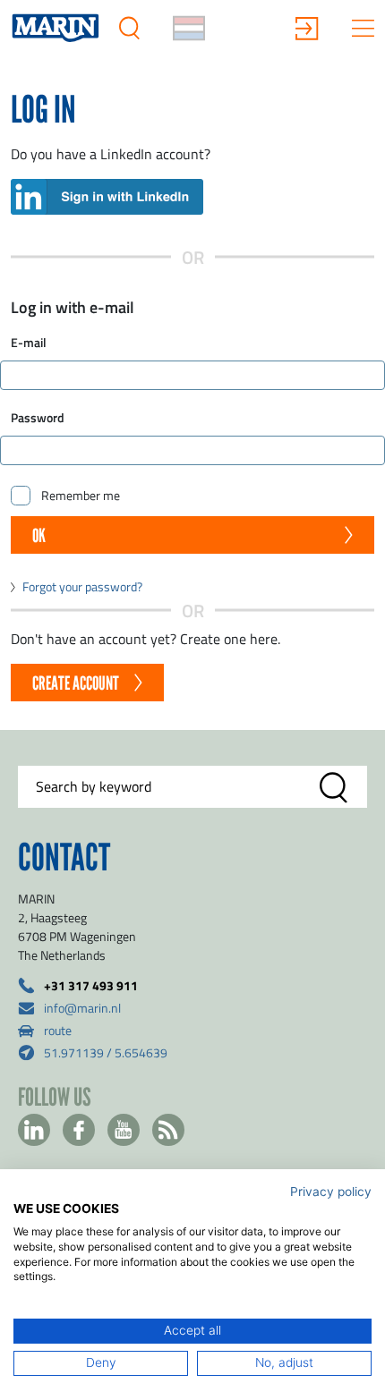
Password (37, 417)
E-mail (29, 342)
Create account (75, 683)
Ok (39, 535)
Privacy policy (331, 1191)
